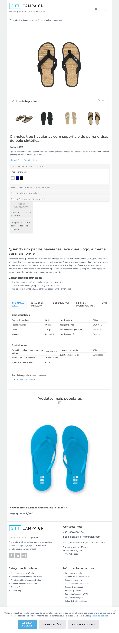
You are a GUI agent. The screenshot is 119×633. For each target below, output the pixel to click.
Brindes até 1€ (16, 587)
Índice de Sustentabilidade (76, 601)
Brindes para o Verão (31, 20)
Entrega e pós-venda (73, 580)
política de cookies (99, 616)
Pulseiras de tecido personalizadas (25, 584)
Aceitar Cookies (27, 624)
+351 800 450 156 (73, 532)
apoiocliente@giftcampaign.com (81, 536)
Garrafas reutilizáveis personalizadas (26, 580)
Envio (105, 303)
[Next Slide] (102, 100)
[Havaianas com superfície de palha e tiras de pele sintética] (59, 62)
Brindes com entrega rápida (22, 573)
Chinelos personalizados (53, 20)
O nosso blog (16, 591)
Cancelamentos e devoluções (77, 584)
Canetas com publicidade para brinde (26, 577)
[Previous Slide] (99, 100)
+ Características (29, 160)
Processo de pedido (73, 573)
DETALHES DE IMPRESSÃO (37, 304)
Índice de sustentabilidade (85, 304)
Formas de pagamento (74, 587)
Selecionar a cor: (19, 172)
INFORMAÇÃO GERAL (18, 304)
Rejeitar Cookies (83, 624)
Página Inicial (14, 20)
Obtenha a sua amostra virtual (77, 577)
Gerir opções (52, 624)
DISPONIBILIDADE (61, 303)
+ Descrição (15, 160)
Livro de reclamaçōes (74, 597)
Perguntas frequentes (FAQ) (76, 594)
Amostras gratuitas (73, 591)
